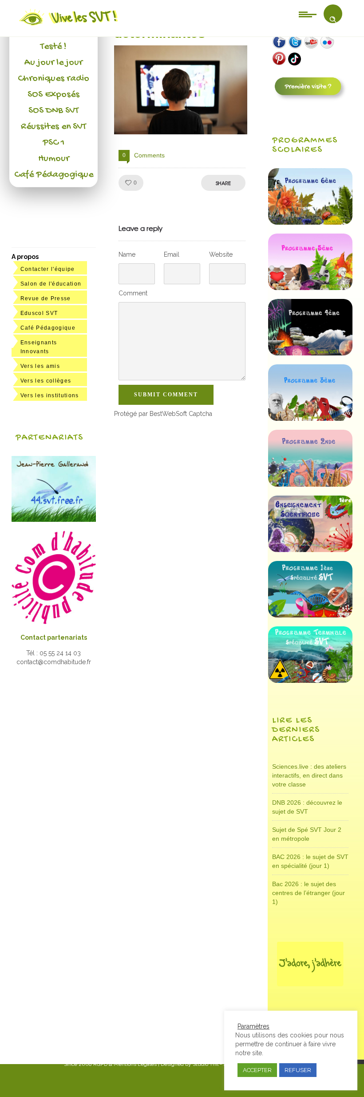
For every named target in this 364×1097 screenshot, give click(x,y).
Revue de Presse (45, 298)
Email (171, 254)
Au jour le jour (53, 63)
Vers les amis (40, 366)
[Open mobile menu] (308, 14)
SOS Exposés (53, 95)
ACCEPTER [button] (257, 1070)
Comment (133, 293)
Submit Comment (166, 394)
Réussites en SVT (53, 127)
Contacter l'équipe (47, 269)
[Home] (69, 25)
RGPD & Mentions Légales (125, 1064)
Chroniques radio (53, 79)
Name (127, 254)
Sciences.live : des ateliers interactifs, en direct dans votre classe (309, 775)
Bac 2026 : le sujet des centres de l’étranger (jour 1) (308, 892)
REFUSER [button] (298, 1070)
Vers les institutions (49, 395)
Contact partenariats (53, 637)
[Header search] (333, 19)
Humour (53, 159)
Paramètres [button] (253, 1026)
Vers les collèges (45, 381)
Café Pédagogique (53, 175)
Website (221, 254)
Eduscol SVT (39, 313)
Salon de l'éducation (51, 284)
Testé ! (53, 46)
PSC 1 (54, 143)
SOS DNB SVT (53, 111)
